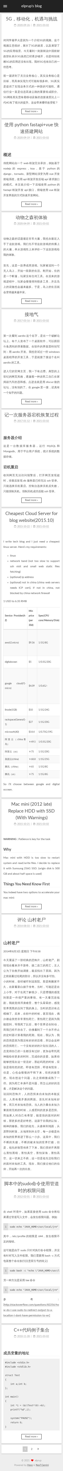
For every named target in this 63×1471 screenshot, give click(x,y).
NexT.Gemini (42, 1465)
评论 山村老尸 (31, 920)
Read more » (31, 111)
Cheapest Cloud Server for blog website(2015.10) (31, 517)
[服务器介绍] (58, 437)
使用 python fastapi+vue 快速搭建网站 (31, 128)
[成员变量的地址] (58, 1353)
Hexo (30, 1465)
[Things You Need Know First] (58, 884)
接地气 (31, 314)
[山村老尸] (58, 943)
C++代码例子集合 (31, 1330)
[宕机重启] (58, 467)
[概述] (58, 154)
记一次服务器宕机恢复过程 (31, 415)
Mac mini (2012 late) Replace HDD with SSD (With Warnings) (31, 811)
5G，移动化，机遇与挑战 (31, 19)
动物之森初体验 (31, 217)
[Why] (58, 849)
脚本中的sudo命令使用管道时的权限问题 (31, 1187)
